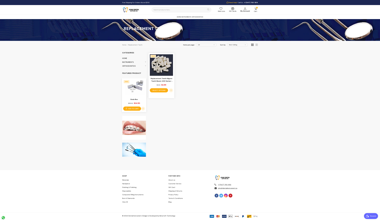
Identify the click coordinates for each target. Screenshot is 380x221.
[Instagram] (226, 196)
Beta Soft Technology (167, 216)
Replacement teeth (135, 45)
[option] (134, 95)
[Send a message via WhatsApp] (3, 217)
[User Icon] (245, 8)
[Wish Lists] (143, 109)
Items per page (188, 45)
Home (124, 45)
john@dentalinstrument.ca (227, 188)
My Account (245, 11)
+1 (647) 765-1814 (224, 185)
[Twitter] (221, 196)
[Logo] (131, 10)
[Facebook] (216, 196)
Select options (158, 90)
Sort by (223, 45)
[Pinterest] (230, 196)
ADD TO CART (133, 109)
